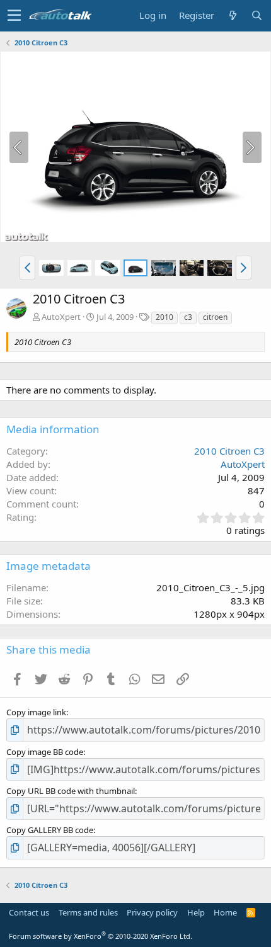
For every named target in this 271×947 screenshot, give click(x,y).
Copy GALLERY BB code (49, 830)
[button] (14, 15)
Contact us (29, 912)
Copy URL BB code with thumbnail (70, 791)
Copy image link (36, 712)
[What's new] (233, 15)
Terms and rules (88, 912)
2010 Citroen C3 (229, 451)
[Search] (256, 15)
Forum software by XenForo (100, 936)
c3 (188, 317)
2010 (164, 317)
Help (196, 912)
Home (225, 912)
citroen (215, 317)
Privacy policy (152, 912)
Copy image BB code (44, 751)
